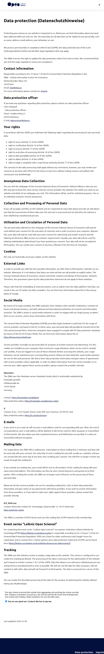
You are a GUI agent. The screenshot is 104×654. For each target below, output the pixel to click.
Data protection (84, 652)
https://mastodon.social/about (25, 397)
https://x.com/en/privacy (36, 415)
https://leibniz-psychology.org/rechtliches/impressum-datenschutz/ (39, 543)
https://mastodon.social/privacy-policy (42, 401)
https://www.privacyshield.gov (17, 337)
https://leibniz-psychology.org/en (36, 533)
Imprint (100, 652)
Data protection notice (14, 510)
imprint (44, 91)
